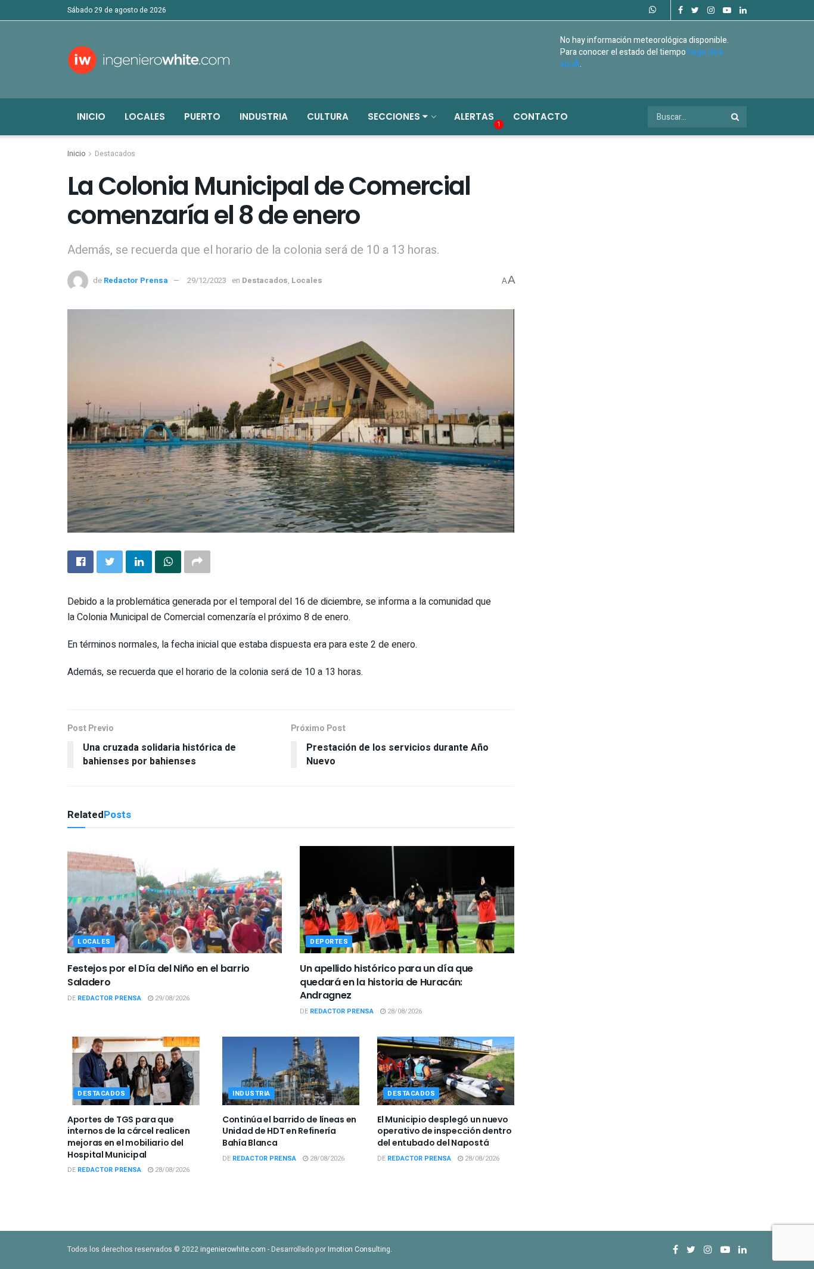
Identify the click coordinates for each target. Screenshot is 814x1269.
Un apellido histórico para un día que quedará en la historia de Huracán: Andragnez (386, 982)
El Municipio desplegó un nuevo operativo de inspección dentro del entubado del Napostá (444, 1131)
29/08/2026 (171, 998)
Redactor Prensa (136, 280)
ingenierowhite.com (233, 1249)
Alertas (474, 116)
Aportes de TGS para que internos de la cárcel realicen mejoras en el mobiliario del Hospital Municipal (128, 1137)
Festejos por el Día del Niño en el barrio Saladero (158, 975)
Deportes (329, 942)
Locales (145, 116)
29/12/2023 (206, 280)
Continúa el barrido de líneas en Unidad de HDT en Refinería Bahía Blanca (289, 1131)
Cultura (328, 116)
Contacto (540, 116)
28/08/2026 (404, 1011)
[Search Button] (736, 116)
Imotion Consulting (359, 1249)
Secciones (395, 116)
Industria (264, 116)
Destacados (115, 153)
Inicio (91, 116)
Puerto (202, 116)
